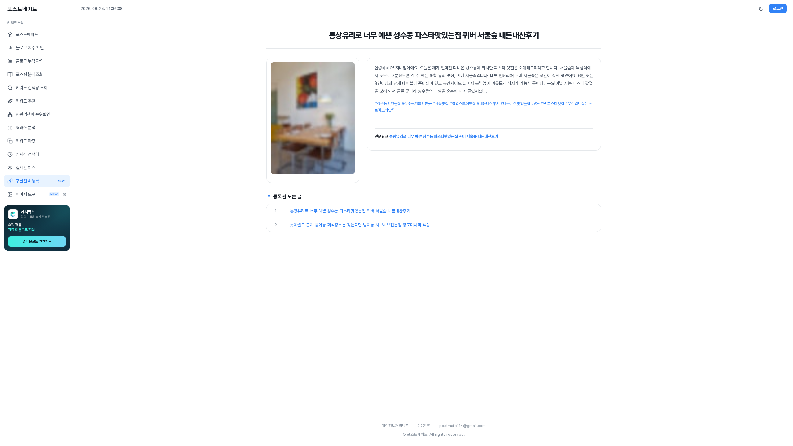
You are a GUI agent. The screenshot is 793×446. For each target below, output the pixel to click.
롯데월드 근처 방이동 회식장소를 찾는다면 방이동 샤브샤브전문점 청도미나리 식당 (360, 224)
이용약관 (424, 425)
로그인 (778, 8)
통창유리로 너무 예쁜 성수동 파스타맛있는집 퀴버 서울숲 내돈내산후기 (443, 136)
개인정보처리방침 (395, 425)
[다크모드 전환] (761, 8)
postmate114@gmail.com (462, 425)
